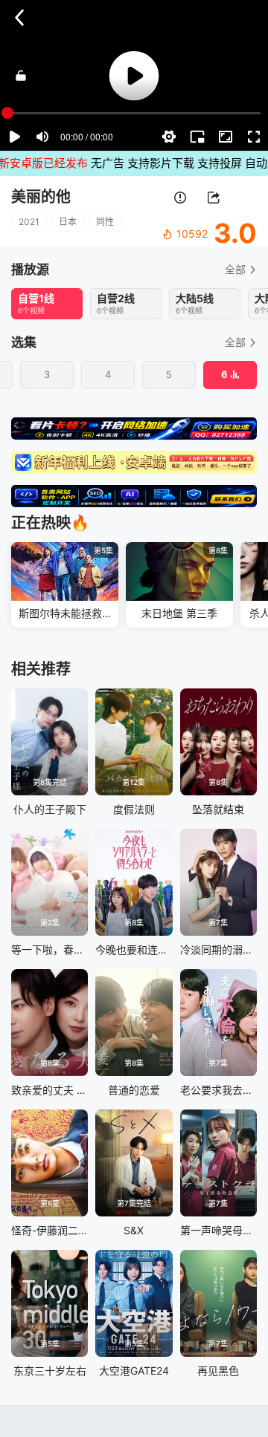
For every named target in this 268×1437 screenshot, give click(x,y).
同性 (105, 221)
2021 (29, 221)
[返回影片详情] (19, 17)
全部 (235, 269)
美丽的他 (41, 197)
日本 (68, 221)
